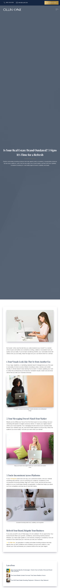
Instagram (14, 478)
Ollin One (12, 542)
